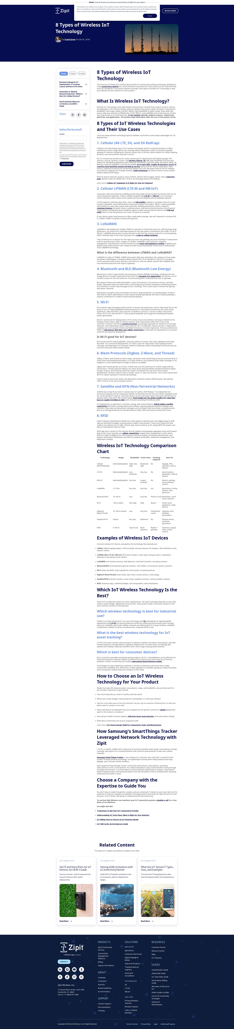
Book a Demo (170, 11)
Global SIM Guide (158, 973)
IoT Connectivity (67, 861)
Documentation (104, 1007)
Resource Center (158, 951)
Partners (101, 985)
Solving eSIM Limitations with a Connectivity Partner (116, 868)
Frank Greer (70, 39)
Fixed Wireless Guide (160, 970)
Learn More (140, 2)
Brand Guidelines (104, 988)
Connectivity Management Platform (103, 956)
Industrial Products (132, 963)
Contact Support (104, 1004)
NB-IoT (127, 992)
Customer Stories (158, 947)
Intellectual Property (168, 1024)
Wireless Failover (131, 1007)
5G (126, 985)
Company (101, 977)
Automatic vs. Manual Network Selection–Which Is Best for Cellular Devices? (71, 94)
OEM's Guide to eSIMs (160, 992)
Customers (102, 981)
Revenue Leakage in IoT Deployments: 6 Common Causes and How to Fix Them (70, 84)
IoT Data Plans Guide (160, 977)
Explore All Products (106, 965)
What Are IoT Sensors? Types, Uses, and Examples (157, 868)
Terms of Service (132, 1024)
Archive (82, 73)
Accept (150, 16)
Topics (72, 73)
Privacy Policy (65, 158)
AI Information (104, 991)
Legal (155, 1024)
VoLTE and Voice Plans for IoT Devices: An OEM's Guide (69, 104)
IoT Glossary (157, 958)
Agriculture (129, 950)
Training (101, 1011)
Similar (63, 74)
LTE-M (127, 988)
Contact (64, 962)
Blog (153, 954)
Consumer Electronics (133, 954)
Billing (100, 962)
